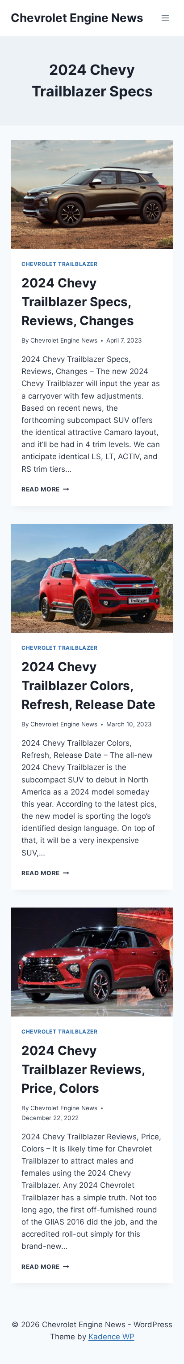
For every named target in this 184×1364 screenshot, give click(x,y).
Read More (45, 489)
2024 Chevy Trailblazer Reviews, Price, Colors (83, 1069)
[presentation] (92, 194)
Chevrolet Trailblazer (59, 264)
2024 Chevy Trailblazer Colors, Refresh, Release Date (88, 685)
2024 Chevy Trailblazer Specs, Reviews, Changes (77, 301)
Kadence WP (111, 1336)
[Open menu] (165, 18)
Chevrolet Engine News (63, 340)
